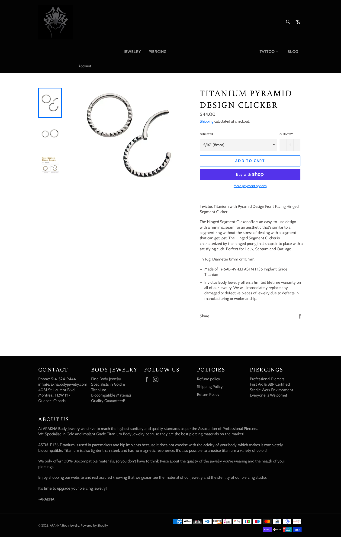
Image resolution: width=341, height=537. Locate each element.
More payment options (250, 186)
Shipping (206, 121)
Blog (292, 51)
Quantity (286, 134)
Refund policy (208, 379)
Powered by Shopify (94, 525)
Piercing (158, 51)
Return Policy (208, 394)
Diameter (206, 134)
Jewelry (132, 51)
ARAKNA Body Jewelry (64, 525)
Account (84, 66)
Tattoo (268, 51)
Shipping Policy (210, 386)
